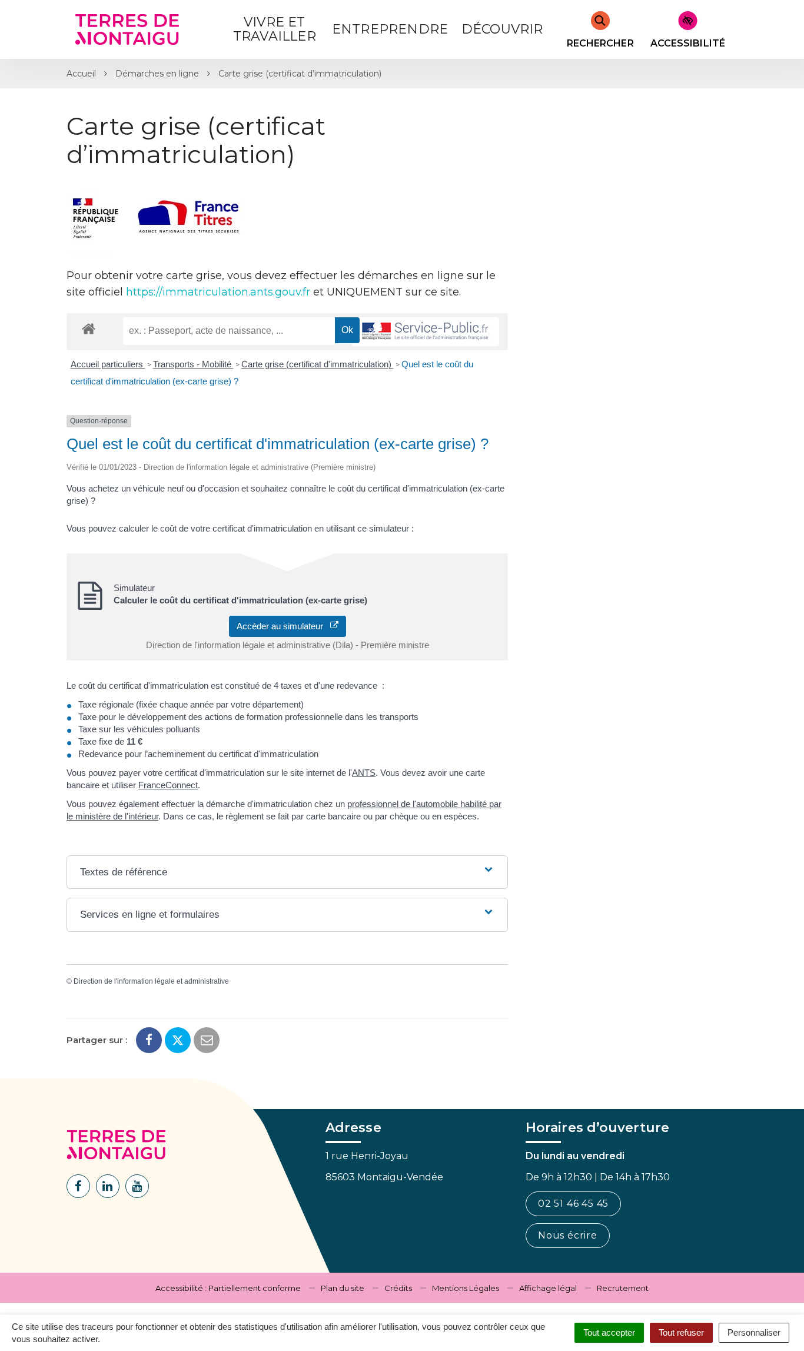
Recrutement (623, 1288)
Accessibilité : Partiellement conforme (228, 1288)
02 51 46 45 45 (573, 1203)
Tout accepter (609, 1332)
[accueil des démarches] (88, 328)
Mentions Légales (465, 1288)
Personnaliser (753, 1332)
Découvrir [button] (502, 29)
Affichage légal (548, 1288)
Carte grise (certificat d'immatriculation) (317, 364)
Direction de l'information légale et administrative (151, 981)
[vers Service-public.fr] (425, 331)
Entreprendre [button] (390, 29)
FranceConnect (168, 785)
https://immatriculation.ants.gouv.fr (218, 292)
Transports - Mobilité (193, 364)
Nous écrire (567, 1235)
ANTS (364, 773)
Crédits (398, 1288)
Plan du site (342, 1288)
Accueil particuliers (108, 364)
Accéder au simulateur (283, 626)
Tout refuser (681, 1332)
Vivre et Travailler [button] (274, 29)
